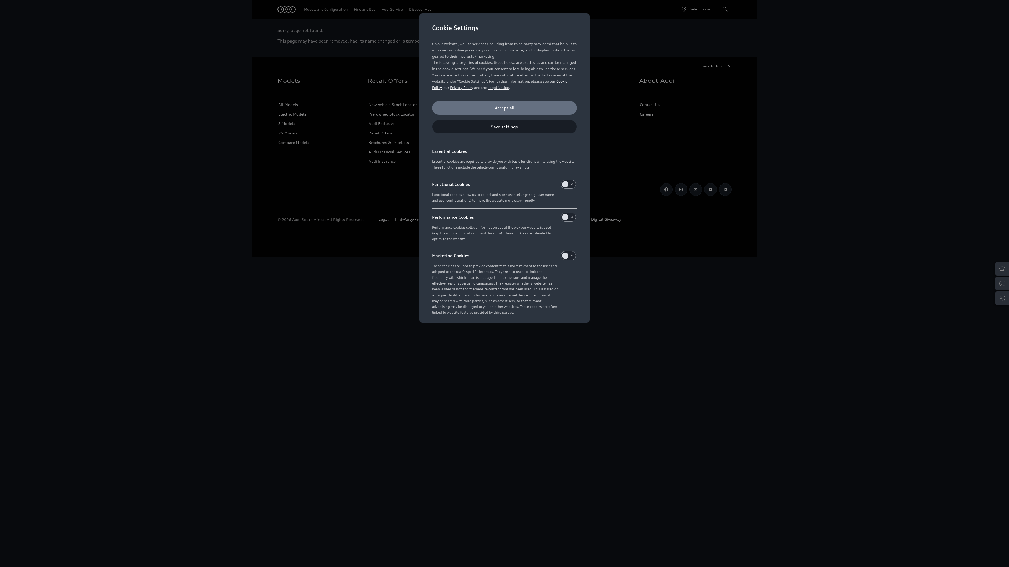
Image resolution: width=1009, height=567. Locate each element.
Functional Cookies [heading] (451, 184)
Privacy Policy (461, 87)
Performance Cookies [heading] (453, 217)
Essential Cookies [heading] (449, 151)
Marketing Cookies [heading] (450, 255)
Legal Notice (498, 87)
